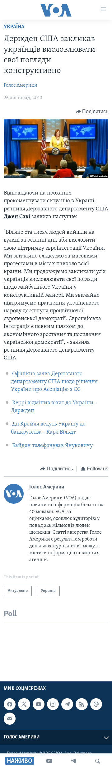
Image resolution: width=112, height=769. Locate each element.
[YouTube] (49, 761)
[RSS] (81, 704)
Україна (14, 27)
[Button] (92, 112)
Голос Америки (20, 85)
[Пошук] (97, 761)
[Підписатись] (10, 719)
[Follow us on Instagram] (53, 704)
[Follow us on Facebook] (10, 704)
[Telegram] (73, 761)
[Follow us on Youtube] (38, 704)
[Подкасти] (96, 704)
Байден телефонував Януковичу (52, 446)
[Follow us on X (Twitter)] (24, 704)
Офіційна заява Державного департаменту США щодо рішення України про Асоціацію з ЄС (54, 381)
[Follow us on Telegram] (67, 704)
